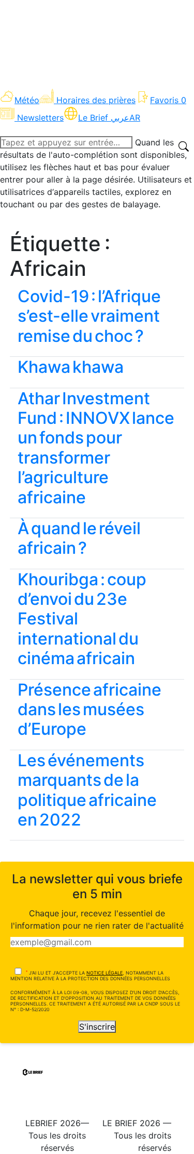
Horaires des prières (96, 100)
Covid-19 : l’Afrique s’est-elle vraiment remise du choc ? (89, 316)
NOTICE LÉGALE (104, 973)
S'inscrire (97, 1026)
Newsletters (40, 117)
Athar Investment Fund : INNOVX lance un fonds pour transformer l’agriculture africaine (96, 447)
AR (134, 117)
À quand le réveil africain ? (79, 538)
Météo (26, 100)
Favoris (168, 100)
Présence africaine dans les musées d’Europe (89, 709)
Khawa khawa (71, 367)
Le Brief (103, 117)
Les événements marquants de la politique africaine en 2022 (87, 790)
